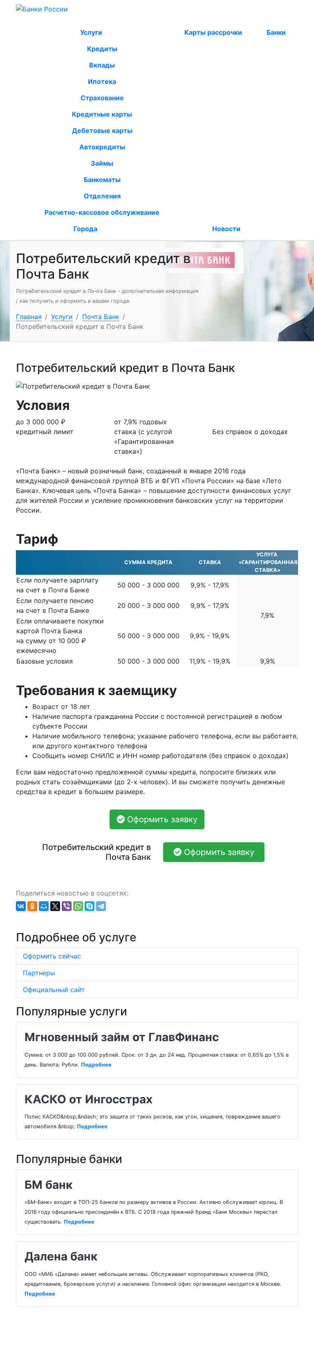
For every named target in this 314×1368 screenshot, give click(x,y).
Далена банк (61, 1256)
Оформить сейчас (52, 956)
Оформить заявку (161, 819)
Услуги (92, 32)
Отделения (102, 196)
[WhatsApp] (78, 906)
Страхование (102, 98)
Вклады (102, 65)
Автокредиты (102, 147)
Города (85, 229)
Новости (226, 229)
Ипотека (102, 81)
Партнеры (39, 973)
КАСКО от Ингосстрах (89, 1099)
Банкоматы (102, 180)
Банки (276, 32)
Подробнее (96, 1065)
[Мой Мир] (44, 906)
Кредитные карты (102, 114)
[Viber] (67, 906)
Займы (102, 163)
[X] (55, 906)
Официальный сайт (54, 990)
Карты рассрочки (213, 32)
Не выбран (69, 19)
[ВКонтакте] (21, 906)
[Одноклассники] (32, 906)
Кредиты (102, 49)
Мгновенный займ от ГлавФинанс (122, 1037)
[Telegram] (101, 906)
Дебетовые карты (102, 130)
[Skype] (89, 906)
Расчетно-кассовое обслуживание (102, 212)
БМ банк (48, 1185)
